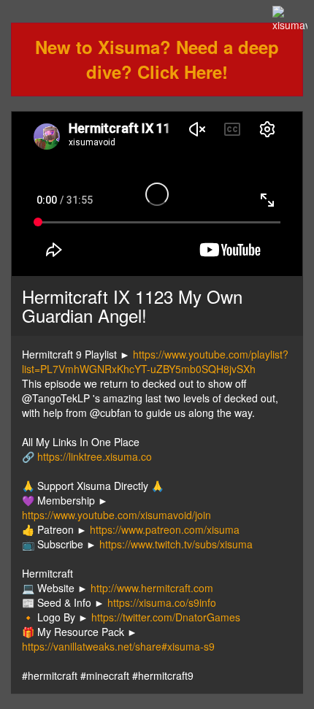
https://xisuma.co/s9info (161, 602)
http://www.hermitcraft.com (152, 587)
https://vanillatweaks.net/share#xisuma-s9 (118, 646)
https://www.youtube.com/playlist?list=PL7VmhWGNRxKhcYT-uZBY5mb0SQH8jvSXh (155, 361)
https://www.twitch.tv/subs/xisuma (176, 544)
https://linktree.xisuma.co (94, 456)
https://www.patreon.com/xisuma (165, 529)
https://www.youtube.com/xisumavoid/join (116, 514)
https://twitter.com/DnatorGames (165, 617)
